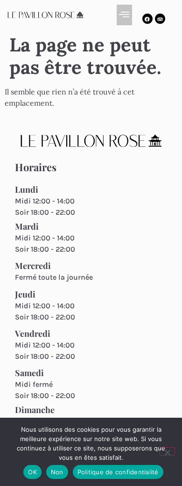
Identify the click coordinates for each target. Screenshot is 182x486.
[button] (124, 15)
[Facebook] (147, 19)
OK (32, 472)
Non (57, 472)
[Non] (167, 451)
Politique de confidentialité (118, 472)
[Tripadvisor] (160, 19)
